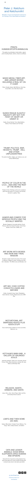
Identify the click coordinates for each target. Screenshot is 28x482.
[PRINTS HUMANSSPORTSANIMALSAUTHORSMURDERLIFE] (14, 35)
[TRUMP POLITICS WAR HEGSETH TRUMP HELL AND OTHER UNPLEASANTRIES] (14, 136)
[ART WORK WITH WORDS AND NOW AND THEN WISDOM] (14, 240)
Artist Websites (14, 479)
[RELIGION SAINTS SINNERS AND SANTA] (14, 376)
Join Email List (15, 475)
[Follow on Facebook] (19, 473)
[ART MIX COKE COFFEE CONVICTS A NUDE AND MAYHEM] (14, 274)
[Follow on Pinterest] (22, 473)
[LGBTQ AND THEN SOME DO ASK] (14, 407)
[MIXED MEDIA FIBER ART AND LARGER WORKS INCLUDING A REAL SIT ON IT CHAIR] (14, 66)
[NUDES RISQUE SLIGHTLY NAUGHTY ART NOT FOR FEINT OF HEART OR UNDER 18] (14, 101)
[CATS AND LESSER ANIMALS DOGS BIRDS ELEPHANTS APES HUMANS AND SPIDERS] (14, 438)
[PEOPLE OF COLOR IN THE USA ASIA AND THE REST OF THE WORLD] (14, 171)
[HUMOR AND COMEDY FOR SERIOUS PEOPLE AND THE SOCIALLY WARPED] (14, 205)
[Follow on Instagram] (25, 473)
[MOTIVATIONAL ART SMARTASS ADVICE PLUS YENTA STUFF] (14, 308)
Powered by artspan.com (14, 477)
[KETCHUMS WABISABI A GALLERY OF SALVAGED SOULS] (14, 341)
